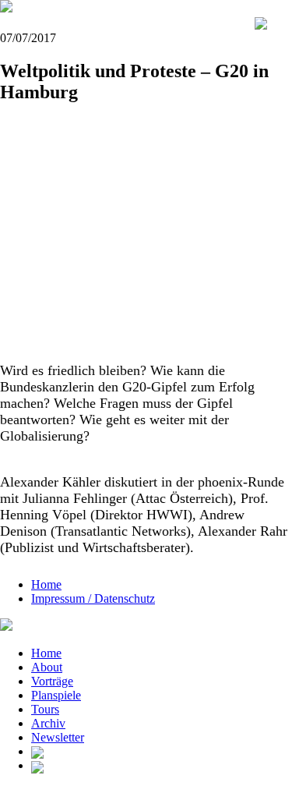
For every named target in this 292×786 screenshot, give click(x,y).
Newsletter (57, 737)
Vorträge (52, 681)
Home (46, 584)
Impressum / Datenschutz (93, 598)
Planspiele (56, 695)
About (46, 667)
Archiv (48, 723)
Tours (45, 709)
